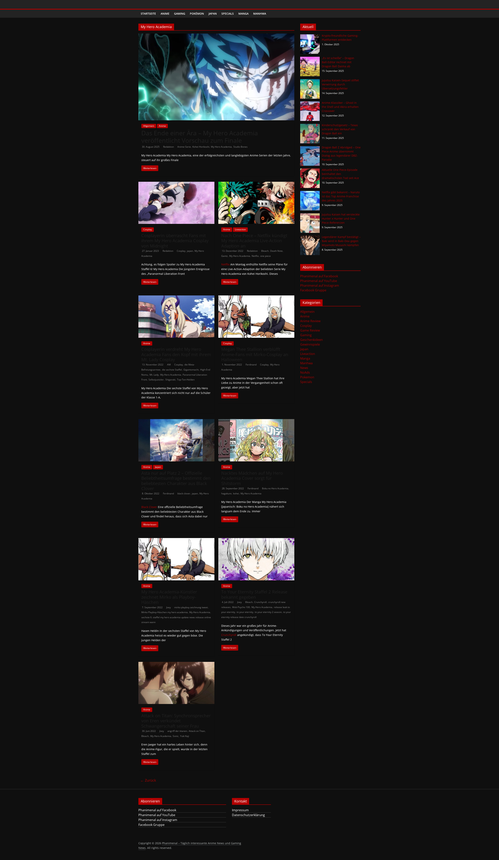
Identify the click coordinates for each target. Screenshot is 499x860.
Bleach (265, 251)
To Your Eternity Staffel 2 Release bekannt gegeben (254, 594)
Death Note (276, 251)
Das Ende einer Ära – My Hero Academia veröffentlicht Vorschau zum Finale (199, 137)
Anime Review (310, 321)
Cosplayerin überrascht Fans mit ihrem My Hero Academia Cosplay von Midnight (175, 240)
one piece (265, 256)
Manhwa (259, 13)
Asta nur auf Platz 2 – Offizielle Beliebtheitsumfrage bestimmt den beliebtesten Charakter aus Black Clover (176, 480)
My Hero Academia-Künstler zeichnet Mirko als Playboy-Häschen (169, 597)
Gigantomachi (191, 369)
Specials (227, 13)
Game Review (310, 330)
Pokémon (197, 13)
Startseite (148, 13)
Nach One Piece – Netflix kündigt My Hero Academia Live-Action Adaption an (254, 240)
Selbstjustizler (156, 379)
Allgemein (148, 126)
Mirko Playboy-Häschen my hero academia (164, 612)
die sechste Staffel (172, 369)
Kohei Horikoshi (200, 146)
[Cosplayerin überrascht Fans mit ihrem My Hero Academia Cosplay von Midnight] (176, 184)
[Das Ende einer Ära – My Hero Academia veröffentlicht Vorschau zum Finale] (216, 36)
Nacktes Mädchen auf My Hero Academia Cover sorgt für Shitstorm (252, 478)
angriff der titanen (177, 731)
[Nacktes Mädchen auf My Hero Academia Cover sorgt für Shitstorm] (256, 421)
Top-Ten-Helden (186, 379)
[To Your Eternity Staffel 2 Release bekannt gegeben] (256, 540)
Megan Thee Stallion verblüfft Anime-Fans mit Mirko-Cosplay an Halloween (254, 354)
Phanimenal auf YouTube (318, 281)
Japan (213, 13)
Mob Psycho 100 (241, 607)
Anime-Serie (184, 146)
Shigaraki (170, 379)
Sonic (176, 736)
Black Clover (149, 507)
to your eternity (245, 612)
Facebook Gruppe (313, 290)
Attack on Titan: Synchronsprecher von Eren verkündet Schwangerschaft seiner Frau (176, 721)
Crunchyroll (260, 602)
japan (190, 251)
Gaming (179, 13)
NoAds (305, 372)
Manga (243, 13)
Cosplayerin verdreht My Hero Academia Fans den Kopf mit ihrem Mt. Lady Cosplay (176, 354)
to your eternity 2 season (268, 612)
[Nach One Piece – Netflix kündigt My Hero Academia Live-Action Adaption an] (256, 184)
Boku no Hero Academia (275, 488)
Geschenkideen (311, 340)
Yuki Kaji (184, 736)
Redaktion (168, 146)
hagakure (226, 493)
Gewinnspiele (310, 344)
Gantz (224, 256)
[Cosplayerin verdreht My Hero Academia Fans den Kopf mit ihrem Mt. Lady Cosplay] (176, 298)
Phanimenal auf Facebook (319, 276)
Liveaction (240, 229)
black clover (183, 493)
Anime (165, 13)
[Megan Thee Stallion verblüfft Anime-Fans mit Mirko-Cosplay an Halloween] (256, 298)
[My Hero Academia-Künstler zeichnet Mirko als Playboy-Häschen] (176, 540)
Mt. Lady (154, 374)
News (304, 368)
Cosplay (147, 229)
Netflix (255, 256)
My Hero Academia (221, 146)
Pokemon (307, 377)
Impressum (240, 810)
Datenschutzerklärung (248, 815)
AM (169, 364)
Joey (168, 607)
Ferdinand (251, 364)
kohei (236, 493)
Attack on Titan (197, 731)
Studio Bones (240, 146)
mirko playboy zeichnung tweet (191, 607)
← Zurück (148, 780)
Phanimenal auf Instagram (319, 285)
